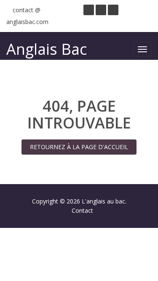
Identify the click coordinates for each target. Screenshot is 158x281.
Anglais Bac (46, 49)
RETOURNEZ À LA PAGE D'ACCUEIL (79, 147)
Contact (82, 210)
